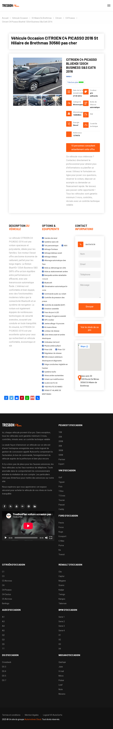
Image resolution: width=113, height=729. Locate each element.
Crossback (6, 662)
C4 (3, 585)
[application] (28, 526)
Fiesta (61, 523)
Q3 (3, 640)
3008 (61, 450)
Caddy (61, 509)
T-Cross (62, 496)
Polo (60, 486)
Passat (62, 505)
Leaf (61, 685)
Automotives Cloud (33, 719)
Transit (62, 554)
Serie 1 (62, 617)
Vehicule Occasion (20, 18)
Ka (60, 550)
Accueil (5, 18)
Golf (60, 477)
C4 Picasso (70, 18)
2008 (61, 441)
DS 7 (4, 680)
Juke (61, 667)
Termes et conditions (11, 715)
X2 (60, 640)
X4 (60, 649)
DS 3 (4, 667)
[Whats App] (27, 398)
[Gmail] (32, 398)
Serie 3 (62, 626)
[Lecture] (5, 537)
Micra (61, 676)
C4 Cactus (6, 594)
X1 (60, 635)
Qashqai (62, 662)
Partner (62, 459)
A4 (3, 626)
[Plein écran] (50, 537)
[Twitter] (11, 398)
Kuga (61, 532)
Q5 (3, 644)
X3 (60, 644)
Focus (61, 527)
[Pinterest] (22, 398)
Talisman (63, 603)
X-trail (61, 671)
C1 (3, 572)
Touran (62, 500)
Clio (60, 572)
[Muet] (46, 537)
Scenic (61, 585)
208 (60, 437)
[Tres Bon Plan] (11, 5)
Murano (62, 694)
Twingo (62, 594)
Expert (61, 464)
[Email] (17, 398)
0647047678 (90, 244)
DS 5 (4, 676)
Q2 (3, 635)
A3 (3, 621)
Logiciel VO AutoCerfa (52, 715)
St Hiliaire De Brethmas (42, 18)
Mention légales (32, 715)
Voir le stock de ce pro (90, 328)
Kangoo (62, 599)
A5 (3, 630)
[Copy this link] (38, 398)
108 (60, 432)
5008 (61, 455)
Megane (62, 581)
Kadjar (61, 590)
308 (60, 446)
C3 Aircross (7, 581)
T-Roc (61, 491)
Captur (61, 576)
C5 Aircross (7, 599)
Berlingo (5, 603)
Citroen (58, 18)
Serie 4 (62, 630)
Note (61, 689)
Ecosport (62, 536)
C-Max (61, 541)
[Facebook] (6, 398)
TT (3, 649)
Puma (61, 545)
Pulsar (61, 680)
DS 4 (4, 671)
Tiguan (62, 482)
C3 (3, 576)
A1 (3, 617)
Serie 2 (62, 621)
